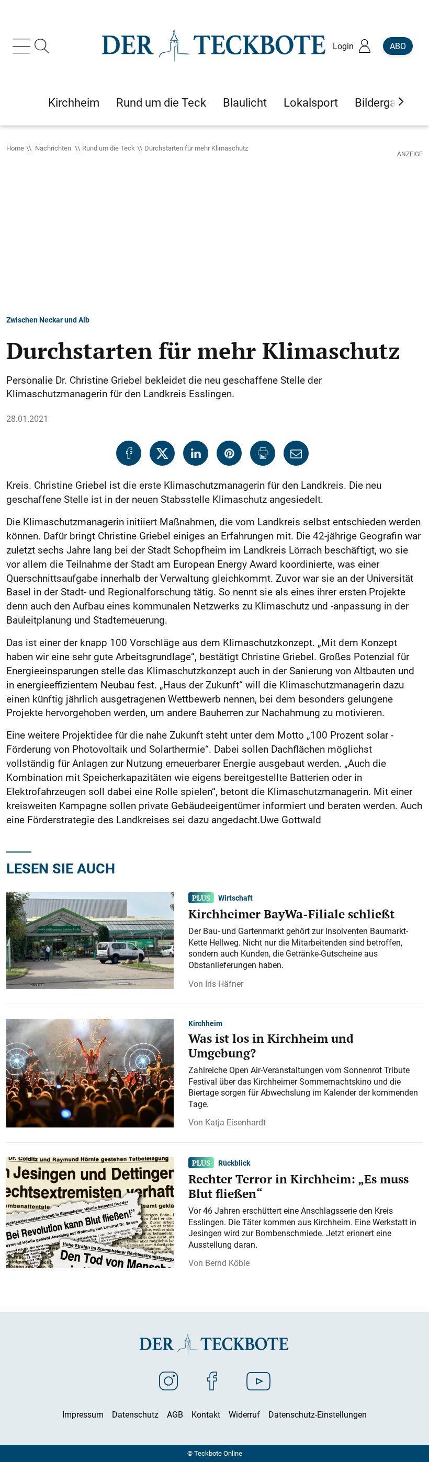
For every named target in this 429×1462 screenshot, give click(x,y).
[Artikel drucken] (262, 453)
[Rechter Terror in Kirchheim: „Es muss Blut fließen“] (90, 1212)
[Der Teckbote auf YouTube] (258, 1380)
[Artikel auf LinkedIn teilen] (195, 453)
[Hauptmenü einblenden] (24, 46)
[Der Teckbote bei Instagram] (168, 1380)
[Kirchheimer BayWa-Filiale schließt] (90, 940)
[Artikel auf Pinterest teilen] (229, 453)
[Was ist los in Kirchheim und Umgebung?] (90, 1072)
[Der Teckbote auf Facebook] (212, 1380)
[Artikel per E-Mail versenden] (296, 453)
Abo (398, 46)
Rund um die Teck (108, 148)
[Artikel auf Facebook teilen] (128, 453)
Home (15, 148)
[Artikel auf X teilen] (162, 453)
